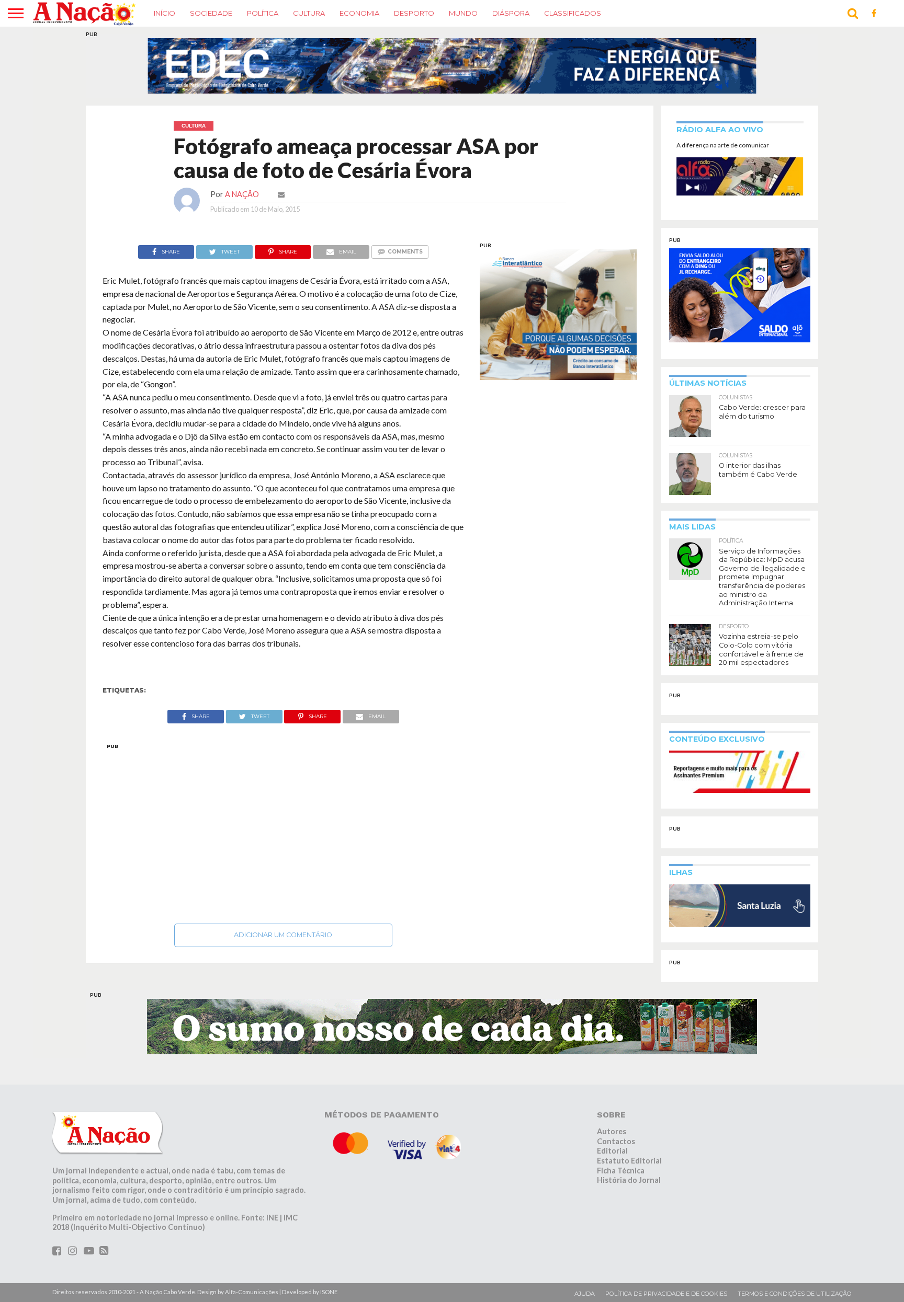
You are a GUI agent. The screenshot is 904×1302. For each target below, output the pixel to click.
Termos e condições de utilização (795, 1293)
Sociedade (211, 13)
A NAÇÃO (242, 194)
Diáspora (510, 13)
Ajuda (584, 1293)
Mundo (463, 13)
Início (164, 13)
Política (262, 13)
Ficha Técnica (621, 1170)
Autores (611, 1131)
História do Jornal (629, 1180)
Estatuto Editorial (629, 1160)
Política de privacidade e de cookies (666, 1293)
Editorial (612, 1150)
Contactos (616, 1141)
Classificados (572, 13)
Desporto (414, 13)
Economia (359, 13)
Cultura (309, 13)
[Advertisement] (283, 830)
